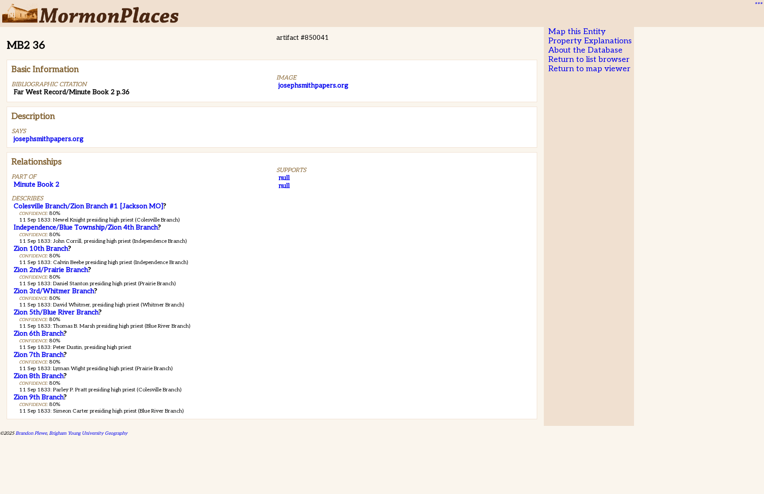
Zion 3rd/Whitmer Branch (54, 291)
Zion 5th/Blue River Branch (56, 312)
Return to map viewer (589, 68)
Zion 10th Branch (41, 249)
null (284, 178)
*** (758, 5)
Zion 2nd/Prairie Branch (51, 270)
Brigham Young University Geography (88, 433)
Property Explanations (590, 41)
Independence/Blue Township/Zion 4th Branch (86, 227)
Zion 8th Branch (39, 376)
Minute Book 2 (36, 184)
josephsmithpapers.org (313, 85)
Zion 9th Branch (39, 397)
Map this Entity (577, 31)
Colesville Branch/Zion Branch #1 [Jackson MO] (88, 206)
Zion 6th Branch (39, 333)
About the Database (585, 50)
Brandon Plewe (31, 433)
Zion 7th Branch (39, 355)
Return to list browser (589, 59)
